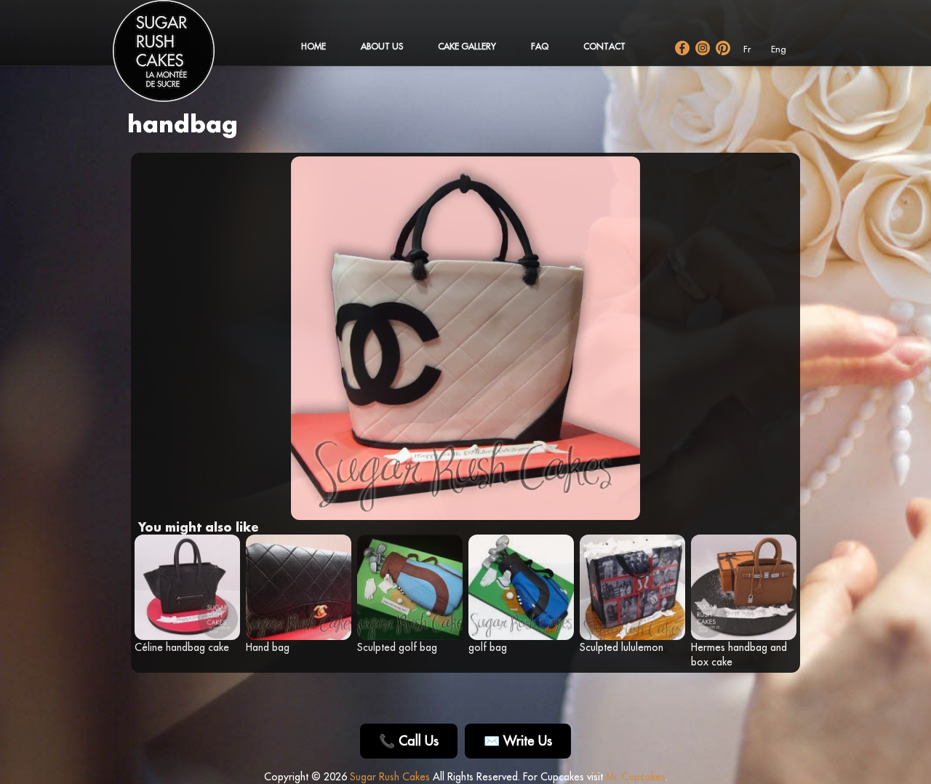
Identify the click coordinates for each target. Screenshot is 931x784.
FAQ (539, 46)
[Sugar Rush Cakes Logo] (178, 58)
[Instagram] (702, 48)
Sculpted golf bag (397, 647)
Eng (778, 49)
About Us (382, 46)
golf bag (487, 647)
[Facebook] (682, 48)
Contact (604, 46)
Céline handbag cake (182, 647)
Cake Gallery (467, 46)
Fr (747, 49)
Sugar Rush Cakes (390, 776)
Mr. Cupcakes (636, 776)
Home (313, 46)
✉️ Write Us (518, 740)
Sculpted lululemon (621, 647)
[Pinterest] (723, 48)
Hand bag (267, 647)
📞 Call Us (409, 740)
